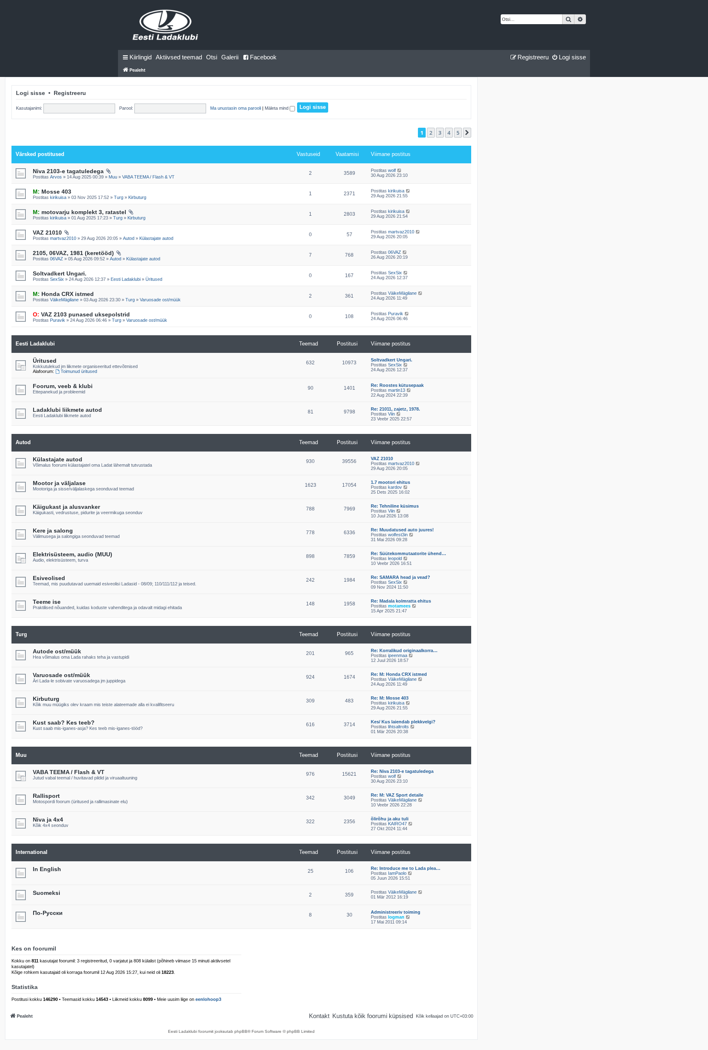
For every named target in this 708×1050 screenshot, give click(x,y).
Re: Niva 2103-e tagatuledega (402, 771)
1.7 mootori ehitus (390, 482)
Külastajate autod (156, 238)
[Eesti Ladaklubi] (165, 25)
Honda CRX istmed (63, 294)
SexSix (57, 279)
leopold (395, 558)
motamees (399, 605)
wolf (392, 170)
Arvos (56, 176)
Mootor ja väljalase (59, 483)
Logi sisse (30, 93)
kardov (395, 487)
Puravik (57, 320)
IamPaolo (397, 873)
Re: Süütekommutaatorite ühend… (408, 553)
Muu (113, 176)
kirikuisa (58, 197)
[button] (467, 133)
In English (47, 869)
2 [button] (430, 132)
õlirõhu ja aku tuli (389, 818)
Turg (118, 197)
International (32, 852)
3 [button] (439, 132)
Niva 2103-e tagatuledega (68, 171)
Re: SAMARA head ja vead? (400, 577)
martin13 (396, 390)
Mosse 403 (52, 191)
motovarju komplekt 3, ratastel (79, 212)
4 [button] (448, 132)
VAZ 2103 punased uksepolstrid (81, 314)
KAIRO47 (397, 823)
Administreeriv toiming (395, 912)
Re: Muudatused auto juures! (402, 529)
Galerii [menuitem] (229, 57)
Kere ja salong (53, 530)
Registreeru (70, 93)
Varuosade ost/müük (160, 299)
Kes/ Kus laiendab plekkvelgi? (403, 721)
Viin (391, 413)
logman (396, 917)
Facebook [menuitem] (263, 57)
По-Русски (48, 913)
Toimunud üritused (79, 371)
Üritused (153, 279)
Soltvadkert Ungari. (59, 273)
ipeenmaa (397, 655)
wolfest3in (398, 534)
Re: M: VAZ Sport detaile (397, 795)
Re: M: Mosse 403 (389, 697)
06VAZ (56, 258)
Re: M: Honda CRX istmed (399, 674)
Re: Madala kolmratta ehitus (401, 600)
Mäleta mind (277, 108)
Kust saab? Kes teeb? (64, 722)
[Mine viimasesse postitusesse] (399, 170)
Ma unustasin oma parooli (235, 108)
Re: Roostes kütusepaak (397, 385)
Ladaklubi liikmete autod (67, 409)
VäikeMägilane (64, 299)
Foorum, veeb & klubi (63, 386)
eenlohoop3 (208, 999)
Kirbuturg (137, 197)
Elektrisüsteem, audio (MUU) (72, 554)
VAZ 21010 (47, 232)
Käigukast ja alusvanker (66, 507)
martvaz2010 (63, 238)
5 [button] (457, 132)
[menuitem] (179, 57)
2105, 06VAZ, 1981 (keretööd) (73, 253)
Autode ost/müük (57, 651)
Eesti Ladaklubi (126, 279)
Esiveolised (49, 578)
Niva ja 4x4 (48, 819)
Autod (128, 238)
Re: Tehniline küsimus (395, 506)
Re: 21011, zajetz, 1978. (395, 408)
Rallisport (46, 796)
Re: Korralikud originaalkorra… (404, 650)
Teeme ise (47, 601)
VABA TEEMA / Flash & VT (148, 176)
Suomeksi (46, 893)
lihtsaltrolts (398, 726)
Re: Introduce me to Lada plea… (405, 868)
